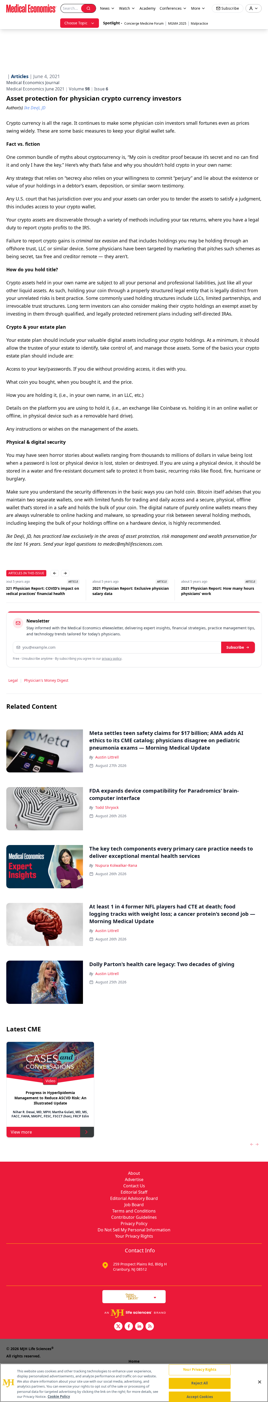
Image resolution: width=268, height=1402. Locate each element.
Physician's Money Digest (46, 680)
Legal (13, 680)
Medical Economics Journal (32, 82)
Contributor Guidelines (134, 1217)
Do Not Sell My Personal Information (134, 1230)
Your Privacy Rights (134, 1236)
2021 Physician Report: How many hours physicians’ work (131, 591)
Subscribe (235, 647)
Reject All (199, 1383)
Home (134, 1361)
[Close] (259, 1382)
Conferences (171, 8)
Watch (124, 8)
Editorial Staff (134, 1192)
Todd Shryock (107, 807)
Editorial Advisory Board (134, 1198)
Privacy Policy (134, 1223)
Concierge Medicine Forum (144, 23)
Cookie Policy (59, 1396)
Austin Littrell (107, 757)
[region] (134, 1382)
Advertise (134, 1179)
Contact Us (134, 1186)
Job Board (134, 1205)
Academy (147, 8)
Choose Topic (75, 22)
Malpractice (199, 23)
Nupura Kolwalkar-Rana (116, 865)
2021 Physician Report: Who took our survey (217, 591)
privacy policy (111, 658)
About (134, 1173)
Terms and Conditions (134, 1211)
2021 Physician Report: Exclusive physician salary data (44, 591)
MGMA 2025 (177, 23)
